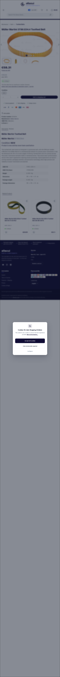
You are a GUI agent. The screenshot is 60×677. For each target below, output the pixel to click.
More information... (32, 334)
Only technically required (30, 346)
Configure (30, 351)
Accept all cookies (30, 341)
